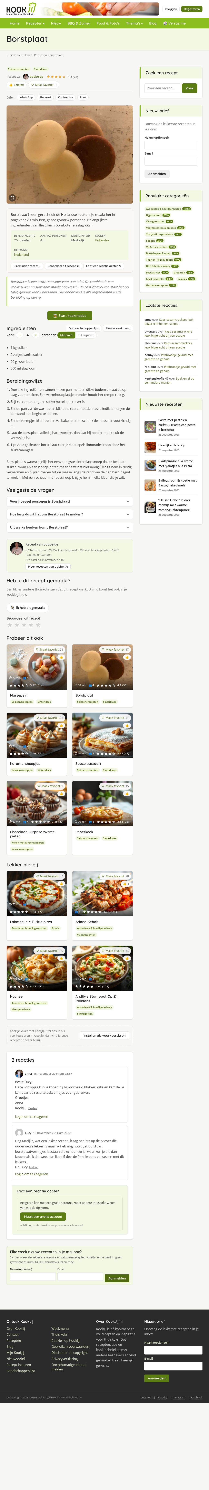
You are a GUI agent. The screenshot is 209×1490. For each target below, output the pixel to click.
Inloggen (171, 9)
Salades (186, 279)
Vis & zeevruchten (160, 247)
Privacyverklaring (64, 1359)
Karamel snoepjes (25, 763)
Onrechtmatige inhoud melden (69, 1367)
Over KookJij (16, 1328)
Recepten (34, 23)
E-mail (61, 1269)
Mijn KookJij (15, 1353)
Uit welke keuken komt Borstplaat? (39, 527)
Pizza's (55, 928)
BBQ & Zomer (79, 23)
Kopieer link (65, 97)
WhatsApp (26, 97)
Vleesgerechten (86, 935)
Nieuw (56, 23)
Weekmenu (60, 1328)
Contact (13, 1334)
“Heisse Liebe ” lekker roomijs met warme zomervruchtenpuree (174, 505)
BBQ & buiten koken (161, 266)
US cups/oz (86, 335)
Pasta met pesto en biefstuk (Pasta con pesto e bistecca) (177, 425)
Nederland (21, 254)
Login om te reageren (31, 1116)
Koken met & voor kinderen (28, 842)
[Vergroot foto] (12, 198)
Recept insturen (19, 1365)
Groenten (183, 272)
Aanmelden (117, 1278)
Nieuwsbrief (16, 1359)
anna (28, 1073)
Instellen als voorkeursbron (104, 1035)
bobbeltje (50, 544)
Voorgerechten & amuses (164, 228)
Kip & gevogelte (159, 279)
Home (15, 23)
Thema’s (133, 23)
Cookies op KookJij (65, 1341)
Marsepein (18, 695)
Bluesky (162, 1397)
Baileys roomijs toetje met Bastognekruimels (177, 482)
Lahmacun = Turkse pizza (31, 922)
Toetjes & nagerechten (163, 234)
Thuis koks (59, 1334)
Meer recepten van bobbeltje (48, 566)
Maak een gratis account (43, 1216)
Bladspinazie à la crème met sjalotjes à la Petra (175, 463)
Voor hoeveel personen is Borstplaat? (40, 501)
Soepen (154, 240)
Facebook (196, 1397)
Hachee (16, 996)
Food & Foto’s (108, 23)
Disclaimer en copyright (69, 1353)
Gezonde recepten (160, 285)
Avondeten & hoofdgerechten (29, 928)
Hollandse (102, 240)
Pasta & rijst (157, 272)
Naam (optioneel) (21, 1269)
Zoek (189, 88)
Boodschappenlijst (21, 1371)
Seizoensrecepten (18, 69)
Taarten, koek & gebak (163, 259)
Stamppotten (85, 1013)
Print (83, 97)
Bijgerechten (157, 215)
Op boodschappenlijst (84, 328)
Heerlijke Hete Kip (171, 445)
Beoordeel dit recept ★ (63, 266)
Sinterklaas (40, 69)
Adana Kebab (87, 922)
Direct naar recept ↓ (27, 266)
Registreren (192, 9)
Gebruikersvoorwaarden (70, 1346)
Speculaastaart (88, 763)
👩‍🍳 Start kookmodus (69, 315)
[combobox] (162, 88)
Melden (32, 1108)
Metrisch (66, 335)
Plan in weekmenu (118, 328)
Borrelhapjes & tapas (162, 253)
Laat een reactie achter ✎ (103, 266)
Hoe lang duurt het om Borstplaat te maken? (46, 514)
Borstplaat (84, 695)
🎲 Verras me (174, 23)
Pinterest (45, 97)
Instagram (179, 1397)
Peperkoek (84, 832)
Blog (153, 23)
